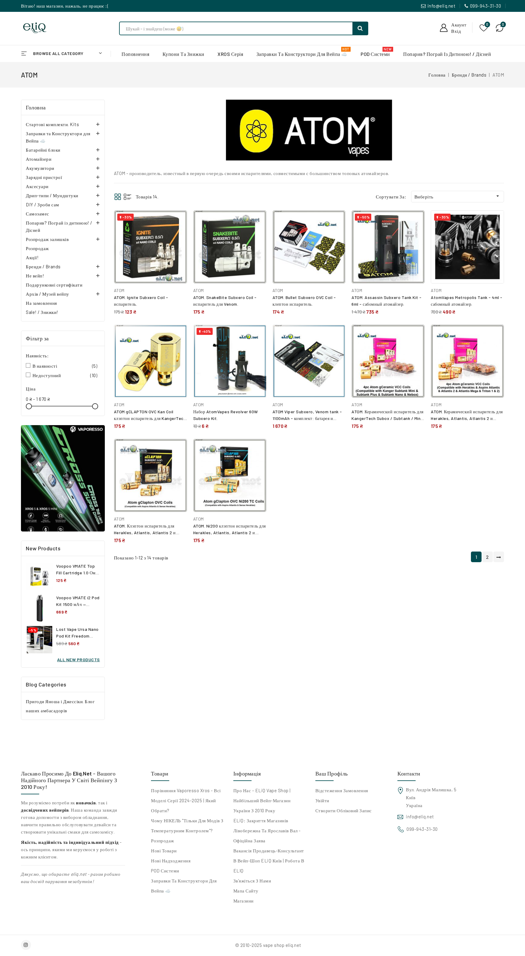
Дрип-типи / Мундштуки (52, 195)
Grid (118, 197)
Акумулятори (40, 168)
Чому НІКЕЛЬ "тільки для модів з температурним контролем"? (187, 825)
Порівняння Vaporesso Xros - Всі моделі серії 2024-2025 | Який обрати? (186, 800)
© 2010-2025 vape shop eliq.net (268, 945)
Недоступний (65, 375)
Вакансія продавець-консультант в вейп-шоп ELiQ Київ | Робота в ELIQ (268, 860)
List (127, 197)
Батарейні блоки (43, 150)
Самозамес (37, 213)
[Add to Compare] (178, 221)
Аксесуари (37, 186)
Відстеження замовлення (341, 790)
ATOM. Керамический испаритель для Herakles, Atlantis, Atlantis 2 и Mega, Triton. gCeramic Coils (467, 418)
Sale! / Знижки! (42, 312)
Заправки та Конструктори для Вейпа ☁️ (58, 137)
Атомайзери (38, 159)
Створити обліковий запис (343, 810)
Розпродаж (37, 248)
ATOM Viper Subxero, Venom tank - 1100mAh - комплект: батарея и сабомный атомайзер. (307, 418)
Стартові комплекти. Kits (52, 124)
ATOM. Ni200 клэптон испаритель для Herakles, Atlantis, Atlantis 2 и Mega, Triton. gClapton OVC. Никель (229, 532)
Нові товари (164, 850)
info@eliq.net (441, 6)
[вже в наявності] (63, 478)
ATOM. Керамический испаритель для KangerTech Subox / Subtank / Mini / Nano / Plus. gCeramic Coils (388, 418)
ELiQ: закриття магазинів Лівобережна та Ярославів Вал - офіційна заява (267, 830)
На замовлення (41, 303)
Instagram (27, 945)
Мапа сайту (246, 890)
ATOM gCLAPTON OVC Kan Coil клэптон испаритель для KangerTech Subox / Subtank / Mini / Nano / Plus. (150, 418)
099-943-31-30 (485, 6)
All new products (78, 659)
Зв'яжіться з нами (252, 880)
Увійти (322, 800)
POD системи (165, 870)
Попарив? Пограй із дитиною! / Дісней (59, 226)
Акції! (32, 257)
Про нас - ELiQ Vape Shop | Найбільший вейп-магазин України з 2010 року (262, 800)
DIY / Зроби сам (42, 204)
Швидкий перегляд (178, 234)
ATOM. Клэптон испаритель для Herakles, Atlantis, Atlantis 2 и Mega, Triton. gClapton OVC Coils (146, 532)
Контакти (408, 773)
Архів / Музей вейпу (47, 294)
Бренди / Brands (43, 266)
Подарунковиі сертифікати (54, 284)
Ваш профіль (331, 773)
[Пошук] (360, 28)
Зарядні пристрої (44, 177)
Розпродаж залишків (47, 239)
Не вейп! (35, 275)
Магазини (243, 900)
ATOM (119, 290)
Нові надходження (170, 860)
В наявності (65, 366)
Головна (36, 107)
